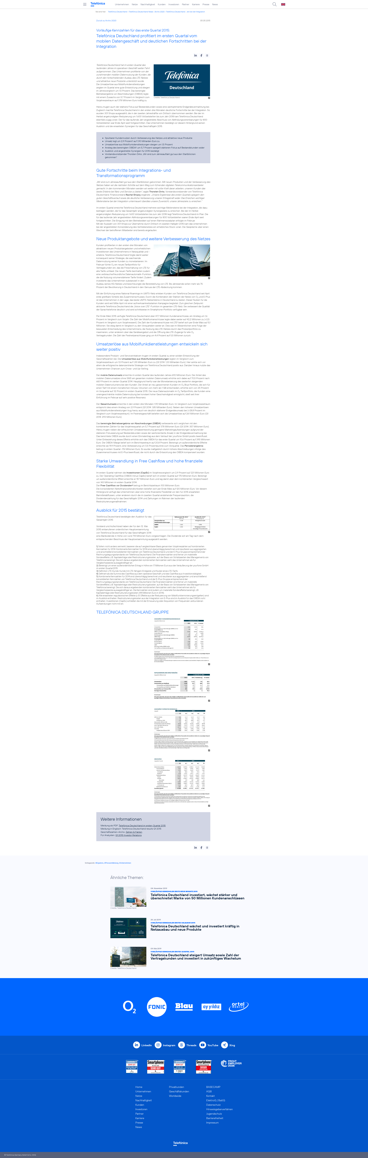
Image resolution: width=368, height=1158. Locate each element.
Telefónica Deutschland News (141, 11)
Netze (135, 4)
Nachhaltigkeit (148, 4)
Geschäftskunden (179, 1091)
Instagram (169, 1045)
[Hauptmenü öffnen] (84, 4)
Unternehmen (122, 4)
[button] (195, 55)
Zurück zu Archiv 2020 (106, 20)
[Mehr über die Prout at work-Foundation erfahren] (231, 1067)
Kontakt (210, 1096)
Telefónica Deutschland (117, 11)
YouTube (213, 1045)
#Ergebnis (99, 863)
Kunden (162, 4)
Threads (191, 1045)
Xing (232, 1045)
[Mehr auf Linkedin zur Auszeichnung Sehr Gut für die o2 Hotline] (180, 1067)
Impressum (212, 1122)
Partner (185, 4)
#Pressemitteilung (111, 863)
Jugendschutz (214, 1113)
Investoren (173, 4)
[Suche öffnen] (274, 4)
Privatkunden (176, 1087)
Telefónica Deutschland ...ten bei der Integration (185, 11)
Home (138, 1087)
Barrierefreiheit (214, 1118)
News (215, 4)
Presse (206, 4)
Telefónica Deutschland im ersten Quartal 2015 (142, 825)
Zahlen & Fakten (134, 832)
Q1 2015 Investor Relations (128, 835)
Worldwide (175, 1096)
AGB (209, 1091)
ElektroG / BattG (215, 1100)
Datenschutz (213, 1104)
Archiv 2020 (159, 11)
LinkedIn (146, 1045)
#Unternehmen (125, 863)
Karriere (196, 4)
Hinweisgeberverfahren (219, 1109)
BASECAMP (213, 1087)
